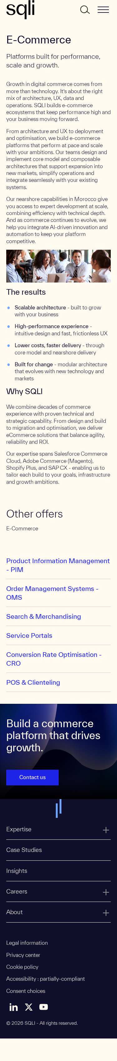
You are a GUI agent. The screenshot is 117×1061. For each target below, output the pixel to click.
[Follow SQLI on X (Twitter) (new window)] (28, 1006)
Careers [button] (16, 891)
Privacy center (23, 955)
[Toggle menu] (103, 9)
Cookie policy (22, 967)
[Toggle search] (84, 9)
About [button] (14, 911)
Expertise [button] (19, 829)
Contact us (32, 777)
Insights (16, 870)
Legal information (27, 943)
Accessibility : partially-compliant (45, 979)
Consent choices (25, 991)
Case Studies (24, 849)
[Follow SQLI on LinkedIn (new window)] (13, 1006)
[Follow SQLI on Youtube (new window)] (43, 1006)
